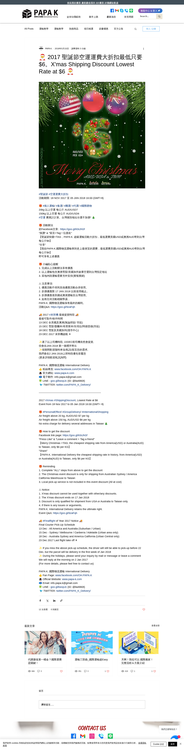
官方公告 (118, 29)
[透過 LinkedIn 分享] (54, 600)
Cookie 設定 (158, 744)
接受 (173, 744)
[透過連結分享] (61, 600)
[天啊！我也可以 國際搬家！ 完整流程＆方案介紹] (138, 642)
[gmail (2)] (117, 10)
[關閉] (180, 744)
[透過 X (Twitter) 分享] (47, 600)
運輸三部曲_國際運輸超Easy (91, 659)
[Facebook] (112, 10)
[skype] (121, 10)
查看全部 (156, 625)
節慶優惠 (103, 29)
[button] (135, 29)
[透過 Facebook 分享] (40, 600)
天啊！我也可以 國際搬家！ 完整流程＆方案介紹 (137, 661)
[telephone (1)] (126, 10)
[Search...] (159, 16)
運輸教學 (43, 29)
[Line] (131, 10)
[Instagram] (91, 736)
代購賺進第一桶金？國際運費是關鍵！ (45, 661)
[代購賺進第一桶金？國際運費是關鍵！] (45, 642)
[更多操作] (143, 48)
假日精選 (88, 29)
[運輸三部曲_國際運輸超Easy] (92, 642)
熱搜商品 (73, 29)
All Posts (28, 29)
